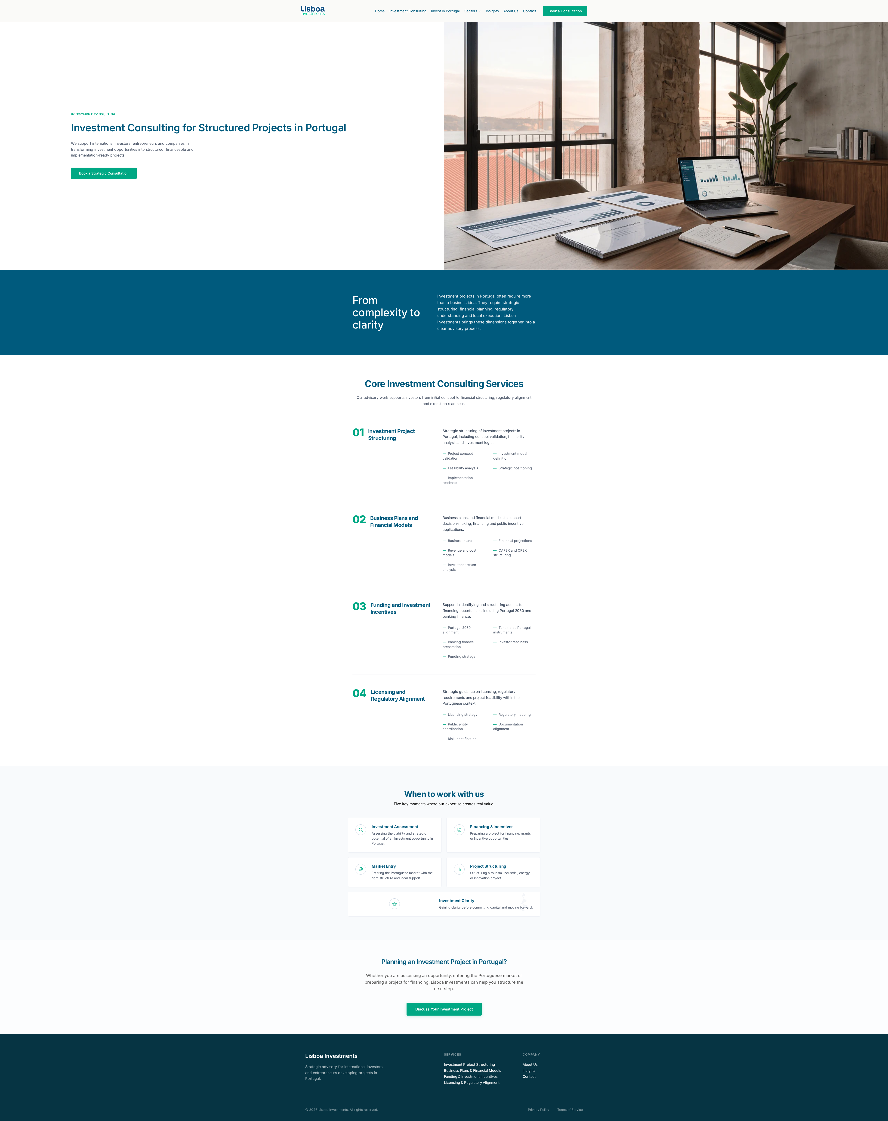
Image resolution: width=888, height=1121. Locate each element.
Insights (492, 11)
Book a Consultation (565, 11)
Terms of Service (570, 1110)
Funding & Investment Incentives (471, 1076)
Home (380, 11)
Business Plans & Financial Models (472, 1070)
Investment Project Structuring (469, 1064)
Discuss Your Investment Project (444, 1009)
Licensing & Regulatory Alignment (472, 1082)
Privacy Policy (538, 1110)
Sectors (470, 11)
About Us (510, 11)
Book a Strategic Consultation (104, 173)
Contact (529, 11)
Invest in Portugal (445, 11)
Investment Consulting (407, 11)
